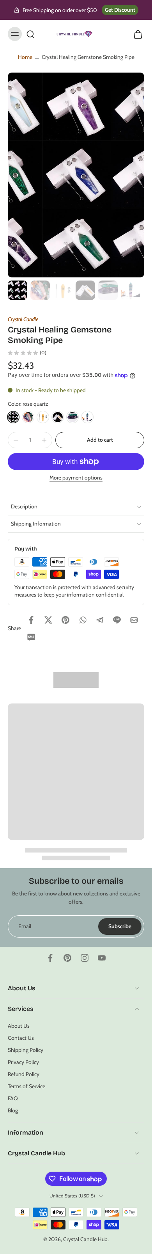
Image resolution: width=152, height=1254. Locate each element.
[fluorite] (42, 417)
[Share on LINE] (116, 620)
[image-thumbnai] (17, 290)
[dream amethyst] (28, 417)
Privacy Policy (23, 1062)
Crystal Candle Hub (85, 1239)
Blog (13, 1110)
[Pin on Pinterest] (65, 620)
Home (25, 57)
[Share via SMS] (31, 637)
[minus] (16, 440)
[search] (30, 34)
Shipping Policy (25, 1050)
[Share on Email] (134, 620)
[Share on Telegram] (99, 620)
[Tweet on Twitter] (48, 620)
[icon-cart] (135, 34)
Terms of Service (26, 1086)
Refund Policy (23, 1074)
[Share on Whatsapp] (82, 620)
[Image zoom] (76, 175)
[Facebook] (50, 957)
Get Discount (120, 10)
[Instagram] (84, 957)
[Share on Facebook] (31, 620)
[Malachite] (87, 417)
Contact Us (21, 1037)
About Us (19, 1025)
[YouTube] (101, 957)
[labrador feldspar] (57, 417)
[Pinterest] (67, 957)
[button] (99, 440)
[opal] (72, 417)
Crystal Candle (23, 319)
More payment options (76, 478)
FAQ (13, 1098)
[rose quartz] (13, 417)
